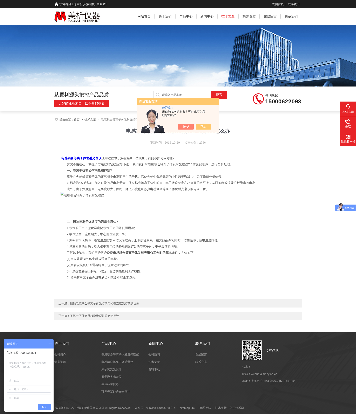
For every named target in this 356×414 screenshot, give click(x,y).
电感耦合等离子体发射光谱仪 (81, 158)
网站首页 (144, 16)
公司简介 (60, 354)
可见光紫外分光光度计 (115, 391)
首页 (77, 119)
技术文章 (228, 16)
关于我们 (165, 16)
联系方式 (201, 362)
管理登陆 (205, 407)
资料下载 (154, 369)
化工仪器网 (237, 407)
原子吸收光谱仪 (111, 376)
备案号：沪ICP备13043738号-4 (155, 407)
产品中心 (186, 16)
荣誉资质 (249, 16)
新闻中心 (207, 16)
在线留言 (270, 16)
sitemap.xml (187, 407)
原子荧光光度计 (111, 369)
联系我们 (294, 4)
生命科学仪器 (110, 384)
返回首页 (278, 4)
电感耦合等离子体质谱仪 (117, 362)
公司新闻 (154, 354)
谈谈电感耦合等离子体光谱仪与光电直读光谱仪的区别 (104, 303)
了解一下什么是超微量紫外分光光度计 (94, 315)
